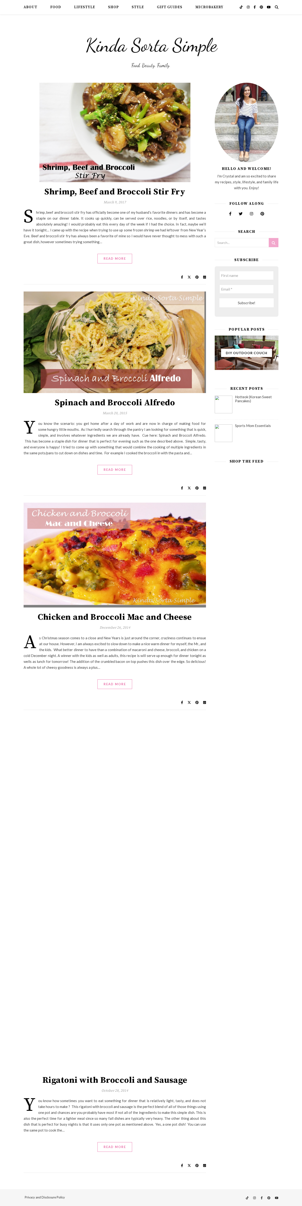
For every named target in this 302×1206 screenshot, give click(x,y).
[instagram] (248, 7)
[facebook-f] (255, 7)
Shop (113, 7)
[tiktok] (241, 7)
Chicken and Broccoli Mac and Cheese (115, 617)
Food (55, 7)
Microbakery (209, 7)
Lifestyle (84, 7)
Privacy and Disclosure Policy (45, 1197)
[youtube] (269, 7)
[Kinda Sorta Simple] (151, 43)
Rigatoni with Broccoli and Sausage (114, 1080)
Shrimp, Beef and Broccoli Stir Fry (114, 192)
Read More (115, 258)
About (30, 7)
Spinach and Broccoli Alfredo (115, 403)
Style (138, 7)
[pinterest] (262, 7)
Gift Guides (169, 7)
